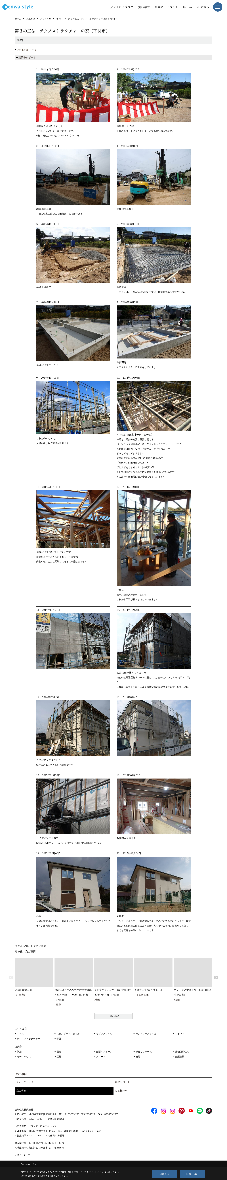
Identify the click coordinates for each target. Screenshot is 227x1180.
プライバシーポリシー (92, 1171)
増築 (59, 1051)
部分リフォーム (144, 1051)
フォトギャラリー (26, 1082)
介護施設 (179, 1056)
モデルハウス (24, 1056)
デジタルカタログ (121, 7)
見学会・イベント (166, 7)
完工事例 (21, 1090)
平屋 (59, 1038)
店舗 (59, 1056)
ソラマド (179, 1033)
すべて (20, 1033)
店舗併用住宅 (182, 1051)
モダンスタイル (104, 1033)
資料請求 (144, 7)
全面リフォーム (104, 1051)
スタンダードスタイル (68, 1033)
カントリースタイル (146, 1033)
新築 (19, 1051)
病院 (138, 1056)
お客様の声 (121, 1090)
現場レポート (122, 1082)
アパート (100, 1056)
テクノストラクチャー (28, 1038)
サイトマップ (23, 1155)
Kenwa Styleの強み (196, 7)
